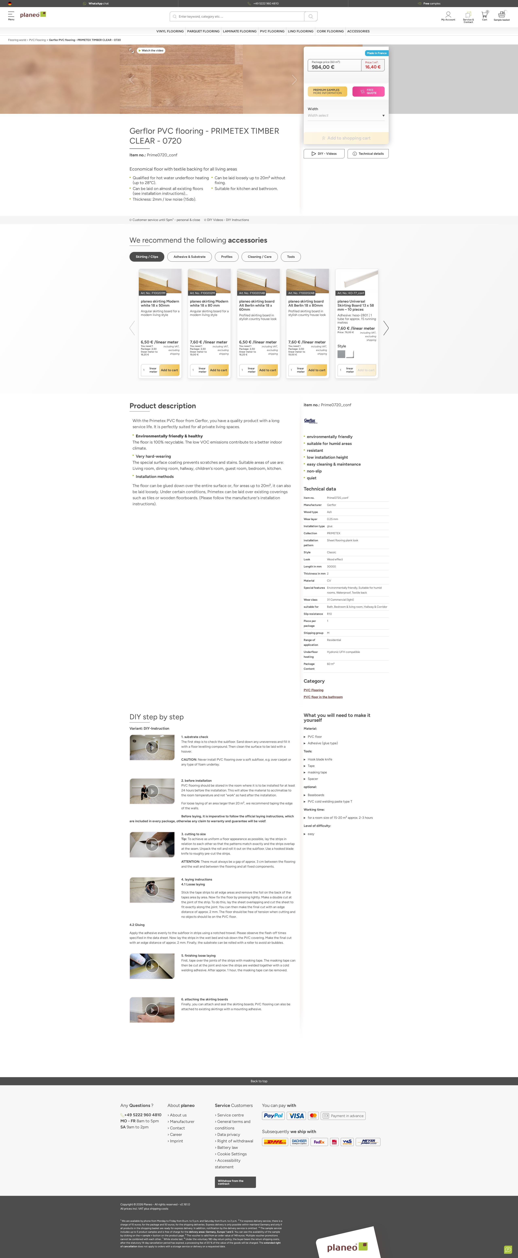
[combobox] (346, 117)
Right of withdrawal (235, 1141)
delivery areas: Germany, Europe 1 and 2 (211, 1231)
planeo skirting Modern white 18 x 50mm (160, 303)
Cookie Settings (232, 1153)
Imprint (176, 1141)
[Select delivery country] (10, 3)
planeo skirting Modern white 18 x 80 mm (209, 303)
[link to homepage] (33, 15)
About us (178, 1115)
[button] (10, 3)
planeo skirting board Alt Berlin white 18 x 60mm (257, 305)
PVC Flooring (37, 40)
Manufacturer (182, 1121)
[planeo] (347, 1247)
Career (176, 1134)
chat (99, 3)
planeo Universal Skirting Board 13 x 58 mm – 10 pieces (356, 305)
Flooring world (17, 40)
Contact (177, 1128)
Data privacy (228, 1134)
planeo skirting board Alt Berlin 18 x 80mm (306, 303)
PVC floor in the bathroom (323, 697)
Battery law (227, 1147)
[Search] (174, 16)
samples (432, 3)
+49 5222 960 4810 (266, 3)
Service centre (230, 1115)
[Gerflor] (346, 421)
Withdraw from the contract (230, 1182)
